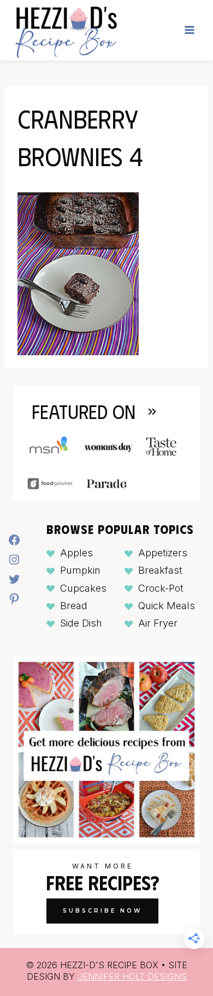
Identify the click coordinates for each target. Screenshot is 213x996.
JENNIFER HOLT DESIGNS (132, 976)
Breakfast (160, 570)
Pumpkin (80, 570)
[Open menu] (189, 30)
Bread (73, 605)
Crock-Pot (161, 588)
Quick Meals (166, 605)
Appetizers (162, 552)
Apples (76, 552)
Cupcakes (83, 588)
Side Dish (81, 623)
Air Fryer (157, 623)
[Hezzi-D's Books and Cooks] (66, 30)
